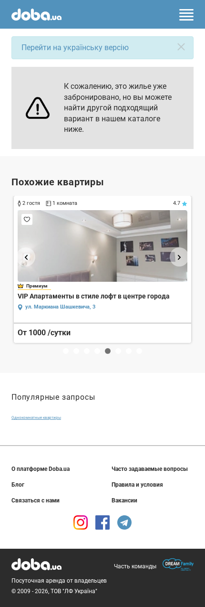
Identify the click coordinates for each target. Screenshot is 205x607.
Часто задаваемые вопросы (150, 469)
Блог (17, 484)
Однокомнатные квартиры (36, 417)
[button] (25, 256)
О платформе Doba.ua (40, 469)
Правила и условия (137, 484)
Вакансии (124, 500)
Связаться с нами (35, 500)
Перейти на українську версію (75, 47)
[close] (181, 47)
